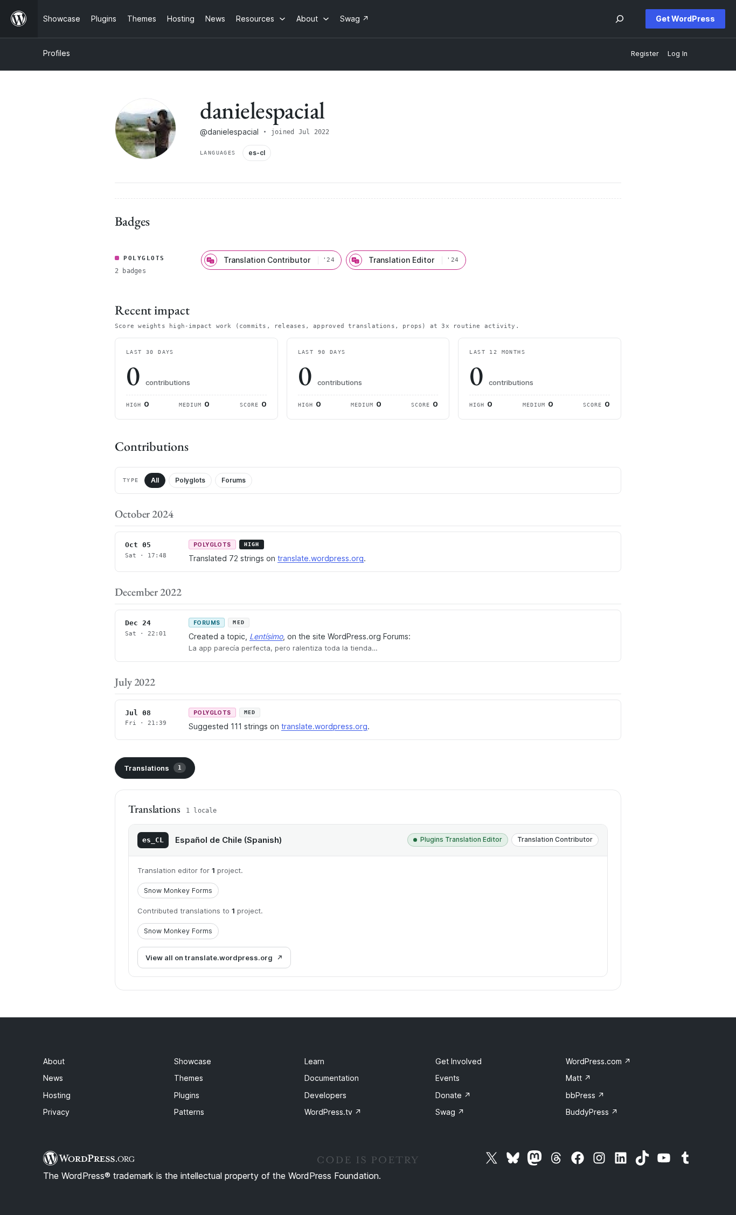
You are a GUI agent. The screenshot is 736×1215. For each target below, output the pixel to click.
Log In (678, 54)
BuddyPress (592, 1111)
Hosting (57, 1095)
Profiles (56, 53)
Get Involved (458, 1061)
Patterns (189, 1111)
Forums (233, 480)
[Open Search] (620, 19)
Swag (449, 1111)
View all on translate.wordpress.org (209, 957)
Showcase (192, 1061)
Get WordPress (685, 18)
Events (447, 1078)
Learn (314, 1061)
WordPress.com (598, 1061)
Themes (188, 1078)
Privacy (56, 1111)
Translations (153, 768)
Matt (578, 1078)
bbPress (585, 1095)
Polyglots (190, 480)
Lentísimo (266, 636)
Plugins (186, 1095)
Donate (453, 1095)
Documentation (331, 1078)
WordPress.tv (333, 1111)
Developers (325, 1095)
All (155, 480)
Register (645, 54)
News (53, 1078)
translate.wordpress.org (320, 558)
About (54, 1061)
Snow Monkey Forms (178, 890)
